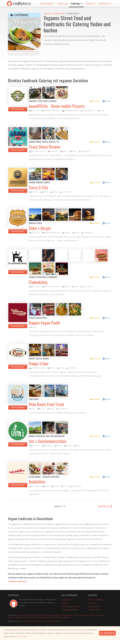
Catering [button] (75, 3)
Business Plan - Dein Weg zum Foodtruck (32, 615)
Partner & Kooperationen (81, 615)
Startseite (47, 13)
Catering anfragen (17, 109)
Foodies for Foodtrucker (16, 617)
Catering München (41, 621)
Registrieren (68, 600)
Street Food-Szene (30, 617)
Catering (56, 13)
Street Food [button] (46, 3)
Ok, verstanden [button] (107, 633)
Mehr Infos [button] (22, 636)
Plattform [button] (104, 3)
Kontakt (93, 603)
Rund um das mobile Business (60, 617)
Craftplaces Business (17, 581)
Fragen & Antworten (96, 615)
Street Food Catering (55, 621)
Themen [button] (89, 3)
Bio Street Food (67, 615)
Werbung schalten (71, 610)
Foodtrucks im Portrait (53, 615)
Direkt (63, 13)
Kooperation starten (72, 606)
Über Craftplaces (97, 600)
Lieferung (62, 3)
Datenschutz (95, 610)
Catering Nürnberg (28, 621)
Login (66, 603)
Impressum (94, 606)
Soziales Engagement (44, 617)
